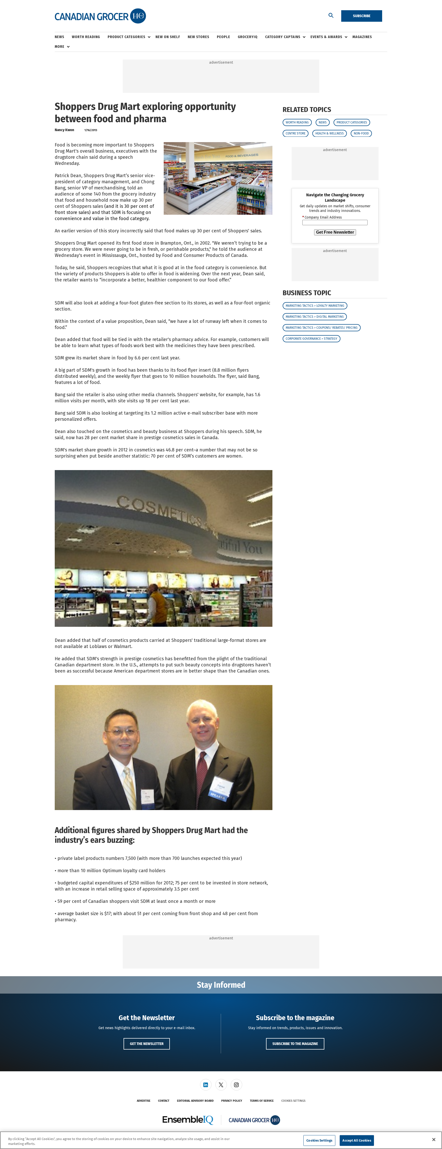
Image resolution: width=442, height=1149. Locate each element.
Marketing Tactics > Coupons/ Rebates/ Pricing (322, 327)
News (323, 122)
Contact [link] (163, 1100)
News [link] (59, 37)
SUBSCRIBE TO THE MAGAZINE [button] (295, 1043)
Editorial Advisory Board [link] (195, 1100)
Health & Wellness (329, 133)
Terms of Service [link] (262, 1100)
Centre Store (295, 133)
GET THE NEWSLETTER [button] (146, 1043)
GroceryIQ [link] (248, 37)
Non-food (361, 133)
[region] (221, 1140)
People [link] (223, 37)
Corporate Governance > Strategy (311, 338)
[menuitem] (63, 37)
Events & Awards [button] (326, 37)
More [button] (59, 46)
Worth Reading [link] (86, 37)
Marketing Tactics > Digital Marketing (315, 316)
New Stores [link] (198, 37)
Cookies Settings (293, 1100)
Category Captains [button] (282, 37)
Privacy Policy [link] (231, 1100)
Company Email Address (322, 217)
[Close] (433, 1139)
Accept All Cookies (356, 1140)
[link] (206, 1084)
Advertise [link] (143, 1100)
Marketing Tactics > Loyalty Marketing (315, 306)
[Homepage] (100, 16)
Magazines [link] (362, 37)
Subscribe (361, 16)
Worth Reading (297, 122)
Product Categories (352, 122)
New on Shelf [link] (168, 37)
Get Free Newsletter (335, 232)
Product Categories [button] (126, 37)
